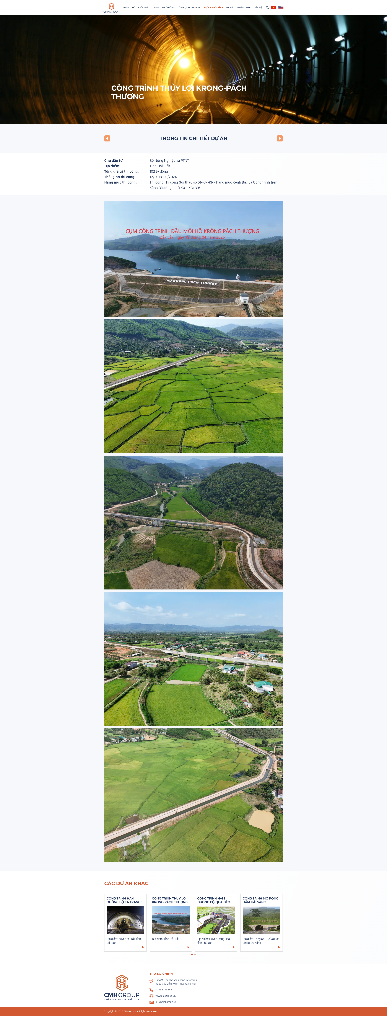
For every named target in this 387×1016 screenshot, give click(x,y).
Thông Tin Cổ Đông (163, 7)
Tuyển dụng (244, 7)
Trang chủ (129, 7)
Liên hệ (258, 7)
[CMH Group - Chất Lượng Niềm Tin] (111, 8)
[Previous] (110, 924)
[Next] (277, 924)
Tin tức (230, 7)
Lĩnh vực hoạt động (189, 7)
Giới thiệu (143, 7)
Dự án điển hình (213, 7)
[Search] (267, 8)
